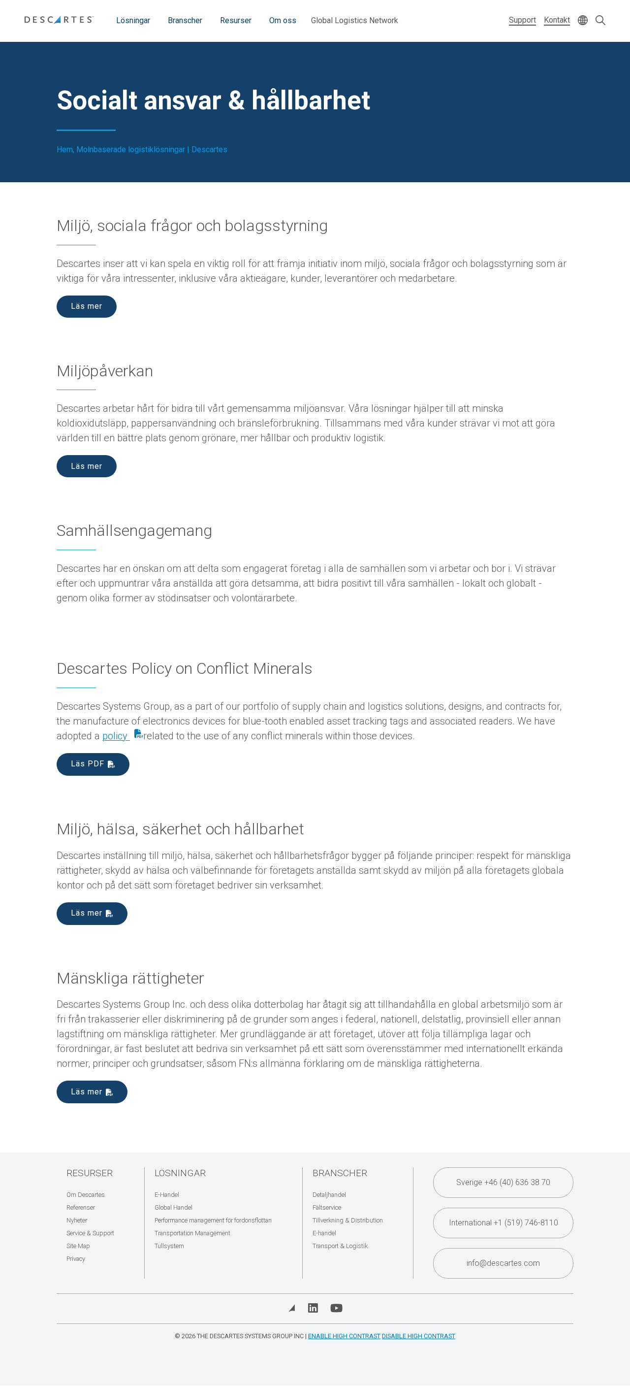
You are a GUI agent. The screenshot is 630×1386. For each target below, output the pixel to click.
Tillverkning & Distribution (348, 1220)
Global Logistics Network (354, 20)
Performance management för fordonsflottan (213, 1220)
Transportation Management (192, 1233)
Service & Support (90, 1233)
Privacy (75, 1258)
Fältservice (327, 1207)
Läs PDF (87, 763)
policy (116, 736)
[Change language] (583, 21)
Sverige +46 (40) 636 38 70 (503, 1182)
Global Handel (173, 1207)
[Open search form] (600, 21)
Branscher (185, 20)
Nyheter (76, 1220)
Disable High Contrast (418, 1336)
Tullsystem (169, 1246)
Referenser (80, 1207)
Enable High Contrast (344, 1336)
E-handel (324, 1233)
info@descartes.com (503, 1263)
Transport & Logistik (340, 1246)
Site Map (78, 1246)
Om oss (282, 20)
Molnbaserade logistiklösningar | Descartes (151, 150)
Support (522, 20)
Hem (65, 150)
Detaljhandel (329, 1194)
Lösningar (133, 20)
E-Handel (167, 1194)
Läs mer (86, 306)
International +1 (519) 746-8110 (503, 1222)
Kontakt (557, 20)
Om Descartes (85, 1194)
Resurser (236, 20)
